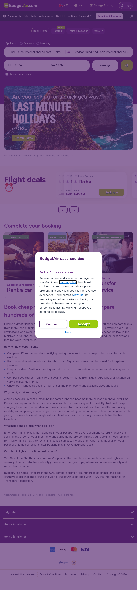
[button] (68, 332)
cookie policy (68, 282)
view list (78, 295)
